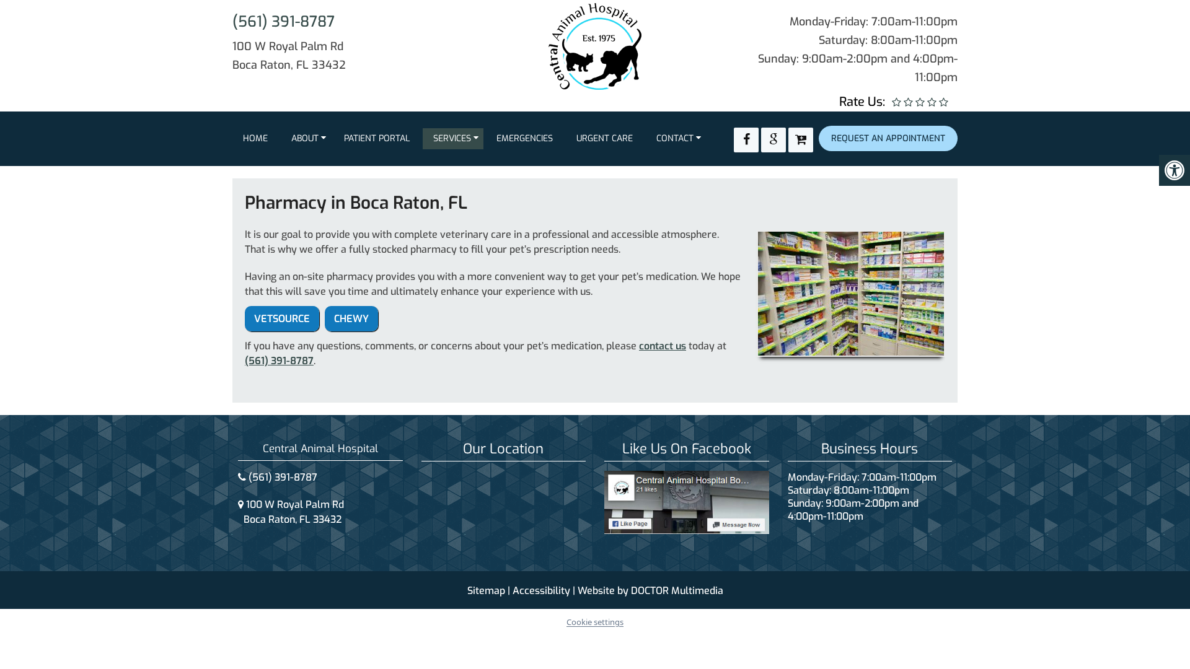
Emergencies (524, 138)
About (305, 138)
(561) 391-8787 (283, 22)
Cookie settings (595, 621)
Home (255, 138)
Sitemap (486, 590)
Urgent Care (604, 138)
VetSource (282, 318)
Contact (675, 138)
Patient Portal (377, 138)
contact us (662, 345)
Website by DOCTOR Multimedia (650, 590)
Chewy (351, 318)
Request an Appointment (888, 138)
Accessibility (541, 590)
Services (452, 138)
